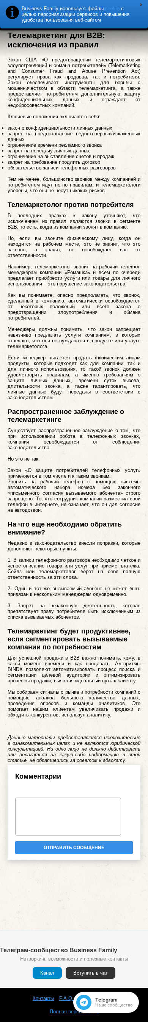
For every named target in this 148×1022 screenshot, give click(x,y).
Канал (47, 973)
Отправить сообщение (74, 847)
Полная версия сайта (74, 1011)
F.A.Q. (66, 998)
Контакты (43, 998)
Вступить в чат (90, 973)
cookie (112, 8)
